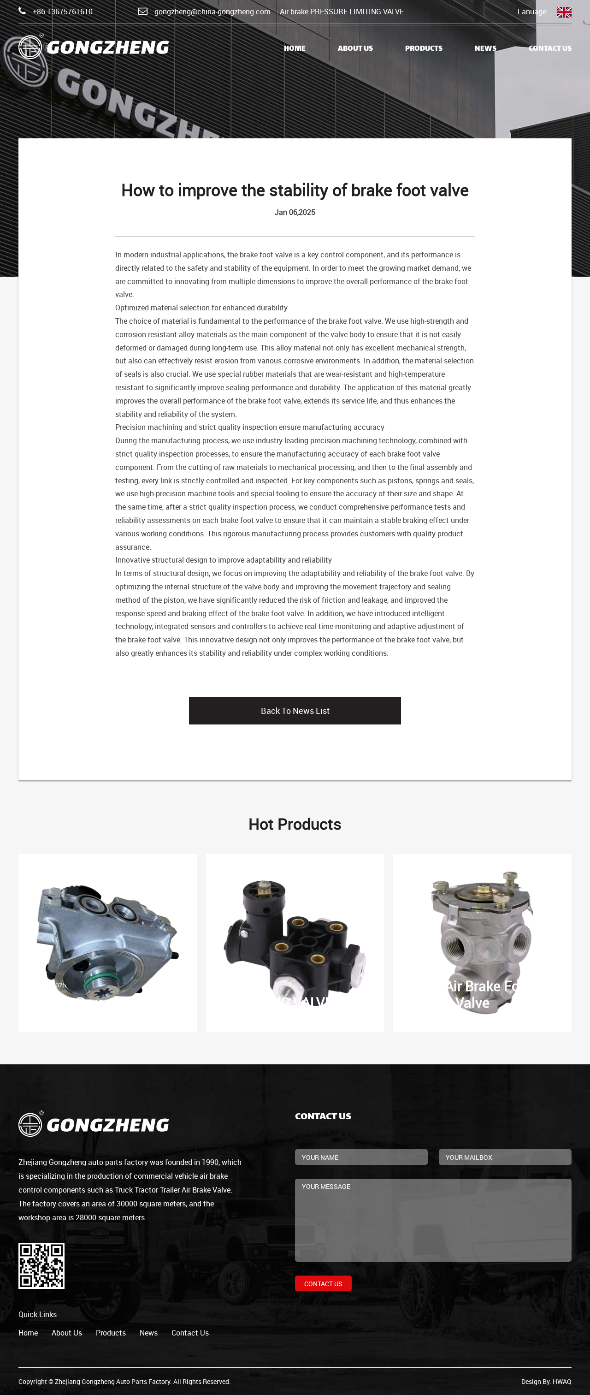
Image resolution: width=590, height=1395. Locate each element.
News (485, 49)
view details (49, 943)
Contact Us (550, 49)
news (149, 1333)
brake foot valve (266, 254)
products (111, 1333)
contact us (190, 1333)
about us (67, 1333)
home (28, 1333)
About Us (355, 49)
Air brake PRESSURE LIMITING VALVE (342, 11)
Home (295, 49)
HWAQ (562, 1381)
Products (423, 49)
